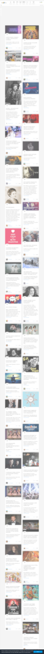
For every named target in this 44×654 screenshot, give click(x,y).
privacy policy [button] (27, 652)
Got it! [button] (38, 651)
